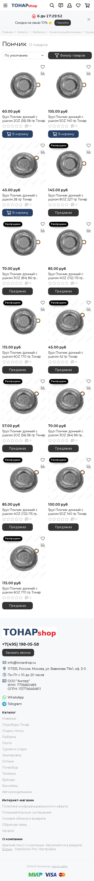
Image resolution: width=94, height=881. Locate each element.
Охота (7, 743)
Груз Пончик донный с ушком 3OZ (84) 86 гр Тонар (19, 276)
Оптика (8, 761)
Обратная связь (14, 825)
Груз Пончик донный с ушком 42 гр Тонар (65, 355)
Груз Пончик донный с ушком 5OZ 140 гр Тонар (67, 119)
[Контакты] (60, 5)
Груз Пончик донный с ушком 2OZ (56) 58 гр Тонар (23, 119)
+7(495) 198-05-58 (20, 644)
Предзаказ (63, 213)
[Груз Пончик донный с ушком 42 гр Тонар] (70, 321)
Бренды (8, 780)
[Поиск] (52, 5)
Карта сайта (60, 866)
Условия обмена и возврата (24, 819)
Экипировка (11, 755)
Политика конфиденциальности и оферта (35, 806)
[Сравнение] (42, 73)
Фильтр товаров (72, 55)
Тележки (9, 774)
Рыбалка (39, 32)
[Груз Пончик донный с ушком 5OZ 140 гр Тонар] (70, 85)
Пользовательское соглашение (26, 812)
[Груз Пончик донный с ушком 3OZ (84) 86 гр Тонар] (24, 242)
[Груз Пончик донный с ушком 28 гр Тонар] (24, 164)
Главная (7, 32)
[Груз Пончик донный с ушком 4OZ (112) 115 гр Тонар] (70, 242)
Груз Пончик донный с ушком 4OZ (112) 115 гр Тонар (65, 276)
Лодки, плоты (13, 731)
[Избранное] (42, 67)
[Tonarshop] (24, 5)
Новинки (9, 719)
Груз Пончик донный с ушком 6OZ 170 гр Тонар (21, 355)
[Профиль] (69, 5)
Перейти (63, 22)
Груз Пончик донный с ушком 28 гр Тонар (19, 197)
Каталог (22, 32)
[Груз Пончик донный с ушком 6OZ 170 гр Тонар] (24, 321)
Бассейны (10, 786)
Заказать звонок (18, 653)
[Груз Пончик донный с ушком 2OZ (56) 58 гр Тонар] (24, 85)
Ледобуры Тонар (15, 725)
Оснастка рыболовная (65, 32)
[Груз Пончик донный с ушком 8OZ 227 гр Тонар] (70, 164)
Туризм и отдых (14, 749)
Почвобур (10, 767)
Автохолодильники (17, 792)
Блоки (7, 849)
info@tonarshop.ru (22, 663)
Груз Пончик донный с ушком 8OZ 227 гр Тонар (67, 197)
